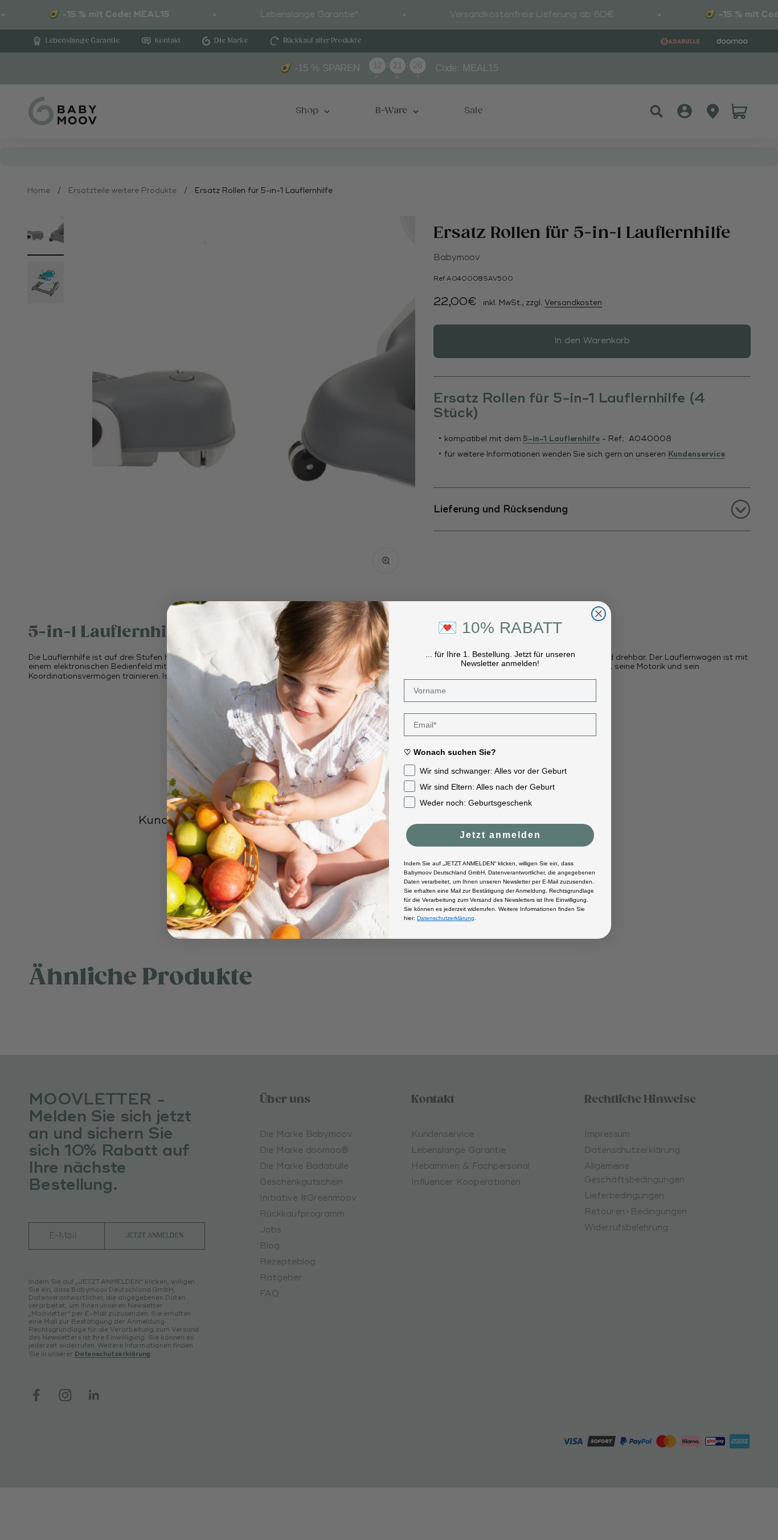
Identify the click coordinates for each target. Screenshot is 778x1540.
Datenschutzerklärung (445, 918)
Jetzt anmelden (500, 835)
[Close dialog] (598, 614)
